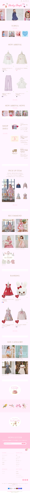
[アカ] (3, 302)
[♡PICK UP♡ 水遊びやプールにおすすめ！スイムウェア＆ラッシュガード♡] (18, 34)
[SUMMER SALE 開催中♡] (25, 34)
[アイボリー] (15, 70)
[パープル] (3, 96)
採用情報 (3, 464)
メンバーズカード (4, 460)
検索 (16, 455)
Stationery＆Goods (6, 248)
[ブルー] (2, 302)
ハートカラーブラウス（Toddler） (21, 324)
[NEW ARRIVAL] (18, 15)
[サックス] (3, 327)
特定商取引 (17, 473)
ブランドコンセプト (4, 455)
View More (15, 28)
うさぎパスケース (18, 299)
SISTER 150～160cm (5, 375)
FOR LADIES (17, 375)
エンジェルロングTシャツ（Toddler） (21, 68)
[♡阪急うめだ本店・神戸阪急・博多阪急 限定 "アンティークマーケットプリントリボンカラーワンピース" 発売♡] (25, 114)
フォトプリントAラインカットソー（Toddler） (7, 69)
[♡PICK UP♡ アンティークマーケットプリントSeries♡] (12, 34)
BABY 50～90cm (5, 359)
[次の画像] (13, 57)
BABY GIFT (4, 264)
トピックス (3, 471)
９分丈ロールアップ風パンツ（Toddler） (6, 94)
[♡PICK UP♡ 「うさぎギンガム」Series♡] (5, 34)
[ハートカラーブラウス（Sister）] (18, 185)
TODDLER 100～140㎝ (19, 359)
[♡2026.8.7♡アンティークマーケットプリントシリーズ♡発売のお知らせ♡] (18, 114)
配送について (17, 458)
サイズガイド (17, 462)
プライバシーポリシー (19, 475)
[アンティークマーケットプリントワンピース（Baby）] (25, 195)
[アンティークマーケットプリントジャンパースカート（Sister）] (18, 195)
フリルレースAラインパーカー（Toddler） (20, 94)
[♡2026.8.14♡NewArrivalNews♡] (12, 114)
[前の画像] (3, 57)
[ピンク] (16, 70)
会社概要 (3, 462)
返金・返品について (18, 460)
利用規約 (17, 471)
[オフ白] (2, 71)
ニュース (3, 473)
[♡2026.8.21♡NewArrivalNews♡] (5, 114)
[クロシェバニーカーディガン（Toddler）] (25, 185)
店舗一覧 (3, 458)
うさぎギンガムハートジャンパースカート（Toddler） (8, 300)
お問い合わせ (17, 464)
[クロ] (3, 71)
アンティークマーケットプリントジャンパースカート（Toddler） (8, 325)
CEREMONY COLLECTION (19, 248)
